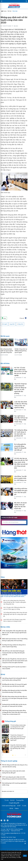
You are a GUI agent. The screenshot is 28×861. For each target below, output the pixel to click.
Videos (17, 808)
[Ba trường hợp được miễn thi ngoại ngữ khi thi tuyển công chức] (7, 342)
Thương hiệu (20, 800)
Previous (3, 755)
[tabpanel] (14, 739)
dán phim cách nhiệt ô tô (8, 791)
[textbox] (14, 522)
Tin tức (6, 800)
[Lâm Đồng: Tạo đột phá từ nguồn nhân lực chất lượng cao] (7, 480)
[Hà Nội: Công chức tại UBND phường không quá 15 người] (21, 342)
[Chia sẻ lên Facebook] (25, 318)
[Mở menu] (1, 1)
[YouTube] (4, 820)
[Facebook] (1, 820)
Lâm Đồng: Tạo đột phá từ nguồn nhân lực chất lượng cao (20, 478)
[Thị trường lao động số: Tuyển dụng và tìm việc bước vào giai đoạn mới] (7, 435)
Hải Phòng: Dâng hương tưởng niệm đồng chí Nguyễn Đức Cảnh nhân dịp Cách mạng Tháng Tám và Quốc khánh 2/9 (14, 712)
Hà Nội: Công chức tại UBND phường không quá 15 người (21, 350)
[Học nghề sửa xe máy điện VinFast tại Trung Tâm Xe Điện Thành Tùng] (7, 421)
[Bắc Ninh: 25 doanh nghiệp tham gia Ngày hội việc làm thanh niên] (7, 508)
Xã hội (9, 11)
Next (25, 755)
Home (4, 11)
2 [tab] (15, 755)
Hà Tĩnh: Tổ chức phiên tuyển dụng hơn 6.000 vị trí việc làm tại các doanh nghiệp (20, 371)
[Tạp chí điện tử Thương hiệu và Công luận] (14, 815)
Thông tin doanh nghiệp (9, 761)
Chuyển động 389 (14, 803)
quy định (12, 324)
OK (25, 855)
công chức (20, 324)
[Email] (7, 820)
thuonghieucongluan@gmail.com (12, 833)
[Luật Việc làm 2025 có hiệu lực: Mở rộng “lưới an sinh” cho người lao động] (7, 407)
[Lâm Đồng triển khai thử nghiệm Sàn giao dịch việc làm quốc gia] (7, 493)
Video (3, 577)
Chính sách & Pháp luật (8, 806)
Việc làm (15, 11)
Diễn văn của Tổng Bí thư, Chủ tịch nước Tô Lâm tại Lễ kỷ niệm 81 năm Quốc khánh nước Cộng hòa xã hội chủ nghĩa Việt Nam (14, 660)
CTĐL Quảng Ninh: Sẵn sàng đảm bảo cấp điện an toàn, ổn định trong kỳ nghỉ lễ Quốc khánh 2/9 (14, 632)
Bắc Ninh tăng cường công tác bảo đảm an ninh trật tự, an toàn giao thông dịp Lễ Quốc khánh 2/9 (14, 698)
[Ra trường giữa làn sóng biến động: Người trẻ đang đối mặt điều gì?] (7, 449)
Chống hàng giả (10, 721)
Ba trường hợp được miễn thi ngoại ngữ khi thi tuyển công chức (7, 350)
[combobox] (14, 522)
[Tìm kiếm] (26, 1)
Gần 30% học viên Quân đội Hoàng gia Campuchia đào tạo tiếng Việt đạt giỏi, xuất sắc (13, 652)
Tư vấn (24, 806)
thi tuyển (4, 324)
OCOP (18, 806)
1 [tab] (13, 755)
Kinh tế (12, 800)
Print (4, 318)
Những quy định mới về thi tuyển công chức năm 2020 (14, 20)
